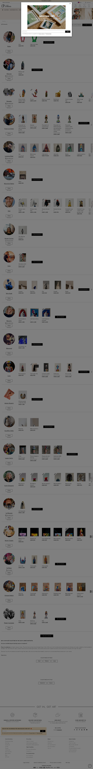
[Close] (70, 3)
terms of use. (48, 33)
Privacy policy (42, 33)
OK (68, 31)
